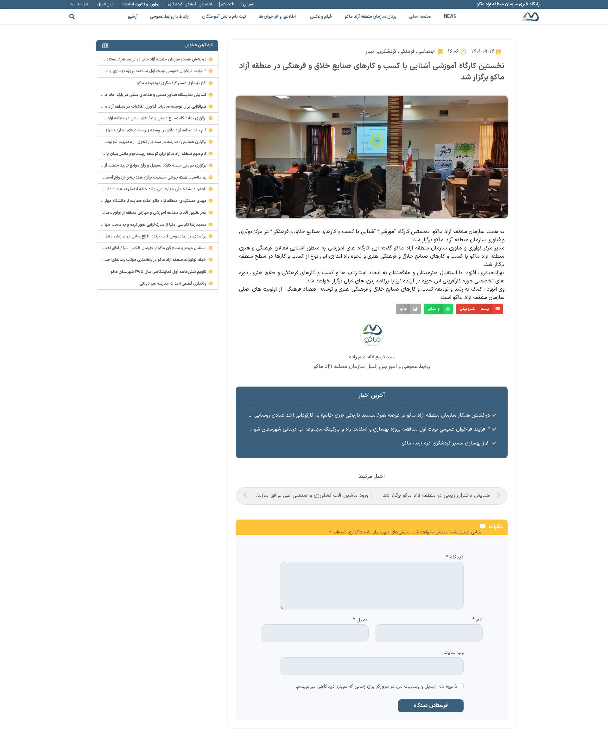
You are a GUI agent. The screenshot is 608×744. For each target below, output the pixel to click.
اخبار (370, 51)
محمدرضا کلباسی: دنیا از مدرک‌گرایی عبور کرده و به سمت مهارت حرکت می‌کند (141, 225)
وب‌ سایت (454, 652)
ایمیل (361, 620)
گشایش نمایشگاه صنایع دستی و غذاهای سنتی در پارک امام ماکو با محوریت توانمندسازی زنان (128, 95)
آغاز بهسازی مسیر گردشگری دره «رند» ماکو (446, 443)
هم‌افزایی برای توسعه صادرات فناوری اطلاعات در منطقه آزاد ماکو (153, 107)
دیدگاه (455, 557)
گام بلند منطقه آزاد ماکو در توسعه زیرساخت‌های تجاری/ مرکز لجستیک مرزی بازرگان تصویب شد (126, 130)
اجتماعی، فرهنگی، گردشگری (406, 51)
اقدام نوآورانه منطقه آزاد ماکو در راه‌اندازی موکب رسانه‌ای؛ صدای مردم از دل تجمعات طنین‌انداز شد (124, 260)
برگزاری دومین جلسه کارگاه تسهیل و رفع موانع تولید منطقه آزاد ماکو (149, 165)
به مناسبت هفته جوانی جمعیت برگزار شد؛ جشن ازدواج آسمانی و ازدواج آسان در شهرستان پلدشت (124, 177)
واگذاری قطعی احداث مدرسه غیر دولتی (173, 284)
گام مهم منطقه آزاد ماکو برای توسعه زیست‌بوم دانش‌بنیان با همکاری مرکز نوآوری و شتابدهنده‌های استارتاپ (117, 154)
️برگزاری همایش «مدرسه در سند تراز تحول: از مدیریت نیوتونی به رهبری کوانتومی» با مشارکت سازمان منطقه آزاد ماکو (109, 142)
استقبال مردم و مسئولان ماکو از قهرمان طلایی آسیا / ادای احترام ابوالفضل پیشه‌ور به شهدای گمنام (125, 248)
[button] (71, 16)
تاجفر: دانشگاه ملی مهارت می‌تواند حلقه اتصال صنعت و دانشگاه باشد (147, 189)
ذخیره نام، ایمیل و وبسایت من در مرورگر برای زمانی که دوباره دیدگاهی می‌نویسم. (376, 687)
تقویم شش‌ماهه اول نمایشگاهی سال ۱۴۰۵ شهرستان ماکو (159, 272)
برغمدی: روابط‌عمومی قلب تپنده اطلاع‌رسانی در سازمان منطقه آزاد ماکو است (142, 236)
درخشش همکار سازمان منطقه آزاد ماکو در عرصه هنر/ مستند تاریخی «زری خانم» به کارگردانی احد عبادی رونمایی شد (368, 415)
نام (477, 620)
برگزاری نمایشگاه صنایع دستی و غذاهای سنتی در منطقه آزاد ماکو (152, 118)
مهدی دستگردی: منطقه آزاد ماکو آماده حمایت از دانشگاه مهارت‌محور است (144, 201)
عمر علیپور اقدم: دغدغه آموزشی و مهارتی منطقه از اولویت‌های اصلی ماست (143, 213)
